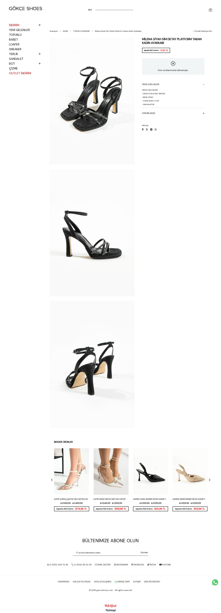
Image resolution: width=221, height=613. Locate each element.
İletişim (137, 581)
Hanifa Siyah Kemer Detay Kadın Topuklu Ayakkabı (150, 499)
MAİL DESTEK (104, 564)
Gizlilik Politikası (82, 581)
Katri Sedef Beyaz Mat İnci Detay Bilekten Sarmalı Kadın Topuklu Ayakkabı (111, 499)
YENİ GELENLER (19, 30)
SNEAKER (15, 49)
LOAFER (14, 44)
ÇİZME (13, 68)
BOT (12, 64)
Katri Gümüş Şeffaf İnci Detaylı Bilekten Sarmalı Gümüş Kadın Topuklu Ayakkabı (71, 499)
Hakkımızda (63, 581)
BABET (13, 39)
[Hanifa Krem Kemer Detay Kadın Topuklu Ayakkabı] (190, 471)
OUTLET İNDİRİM (20, 73)
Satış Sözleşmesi (102, 581)
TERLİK (13, 54)
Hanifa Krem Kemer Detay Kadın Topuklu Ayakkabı (190, 499)
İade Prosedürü (152, 581)
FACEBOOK (138, 564)
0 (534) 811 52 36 (83, 564)
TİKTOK (152, 564)
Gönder (144, 552)
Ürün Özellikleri (150, 84)
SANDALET (16, 59)
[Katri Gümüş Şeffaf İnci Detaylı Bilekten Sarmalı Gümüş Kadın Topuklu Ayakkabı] (71, 471)
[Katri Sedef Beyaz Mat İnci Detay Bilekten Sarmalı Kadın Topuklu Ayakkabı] (111, 471)
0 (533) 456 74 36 (58, 564)
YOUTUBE (166, 564)
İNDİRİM (14, 25)
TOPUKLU (15, 35)
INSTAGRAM (122, 564)
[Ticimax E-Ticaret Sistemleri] (110, 610)
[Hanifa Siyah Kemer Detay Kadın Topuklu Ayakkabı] (150, 471)
